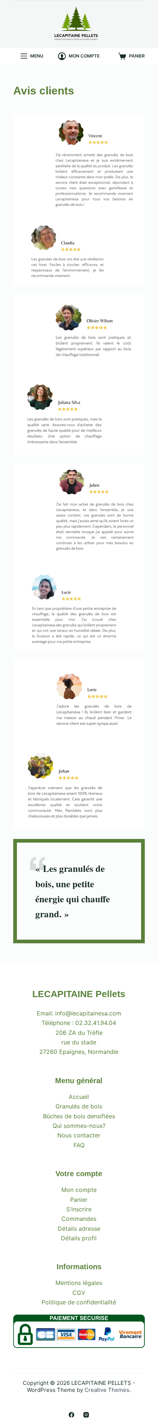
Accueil (79, 1096)
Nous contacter (78, 1135)
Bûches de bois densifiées (79, 1116)
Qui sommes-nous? (79, 1125)
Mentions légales (78, 1282)
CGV (78, 1292)
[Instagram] (86, 1415)
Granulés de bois (78, 1106)
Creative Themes (107, 1389)
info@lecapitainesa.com (88, 1013)
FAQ (79, 1145)
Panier (78, 1199)
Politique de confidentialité (79, 1302)
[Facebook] (71, 1415)
